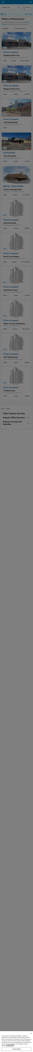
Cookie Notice (10, 1045)
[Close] (31, 1033)
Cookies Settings (16, 1049)
